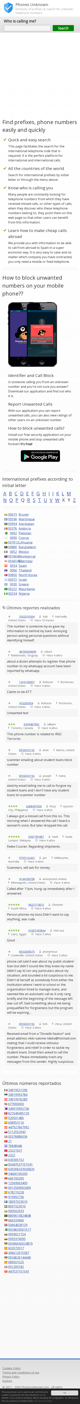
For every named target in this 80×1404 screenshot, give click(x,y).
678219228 (16, 1192)
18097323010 (17, 1202)
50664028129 (17, 1225)
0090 (13, 538)
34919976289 (17, 1099)
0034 (13, 566)
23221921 (15, 1150)
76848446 (15, 1146)
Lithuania (25, 542)
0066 (13, 570)
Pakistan (25, 533)
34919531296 (17, 1090)
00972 (12, 579)
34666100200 (17, 1174)
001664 (12, 556)
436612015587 (18, 1253)
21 (10, 1141)
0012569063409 (19, 1188)
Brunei (24, 514)
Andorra (25, 528)
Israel (23, 579)
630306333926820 (21, 1169)
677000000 (16, 1104)
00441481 (12, 561)
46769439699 (27, 651)
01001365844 (36, 930)
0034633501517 (19, 1229)
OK (64, 1392)
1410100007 (27, 682)
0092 (13, 533)
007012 (12, 542)
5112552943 (17, 1132)
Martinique (27, 519)
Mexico (24, 552)
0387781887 (36, 837)
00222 (12, 589)
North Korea (28, 575)
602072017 (16, 1248)
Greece (24, 584)
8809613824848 (19, 1216)
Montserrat (27, 556)
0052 (13, 552)
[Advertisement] (40, 75)
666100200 (16, 1178)
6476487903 (31, 724)
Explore (7, 1381)
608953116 (16, 1122)
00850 (12, 575)
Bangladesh (27, 547)
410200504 (26, 703)
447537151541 (18, 1271)
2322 (11, 1155)
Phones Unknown (32, 4)
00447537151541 (20, 1164)
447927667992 (18, 1127)
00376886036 (17, 1136)
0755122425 (27, 858)
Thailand (25, 570)
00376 (12, 528)
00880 (12, 547)
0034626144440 (19, 1257)
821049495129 (18, 1113)
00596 (12, 519)
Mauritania (27, 589)
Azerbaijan (26, 524)
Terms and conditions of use (20, 1372)
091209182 (16, 1267)
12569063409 (17, 1183)
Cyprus (24, 538)
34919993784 (17, 1095)
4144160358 (27, 879)
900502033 (16, 1211)
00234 (12, 593)
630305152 (16, 1160)
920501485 (16, 1118)
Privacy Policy (10, 1376)
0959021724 (17, 1234)
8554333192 (27, 750)
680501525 (16, 1262)
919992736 (16, 1197)
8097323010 (17, 1206)
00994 (12, 524)
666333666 (16, 1220)
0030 (13, 584)
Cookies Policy (11, 1368)
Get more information (43, 1400)
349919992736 (18, 1109)
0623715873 (36, 905)
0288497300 (34, 806)
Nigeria (24, 593)
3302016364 (27, 616)
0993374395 (17, 1239)
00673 (12, 514)
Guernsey (26, 561)
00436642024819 (20, 1243)
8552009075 (27, 951)
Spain (23, 566)
